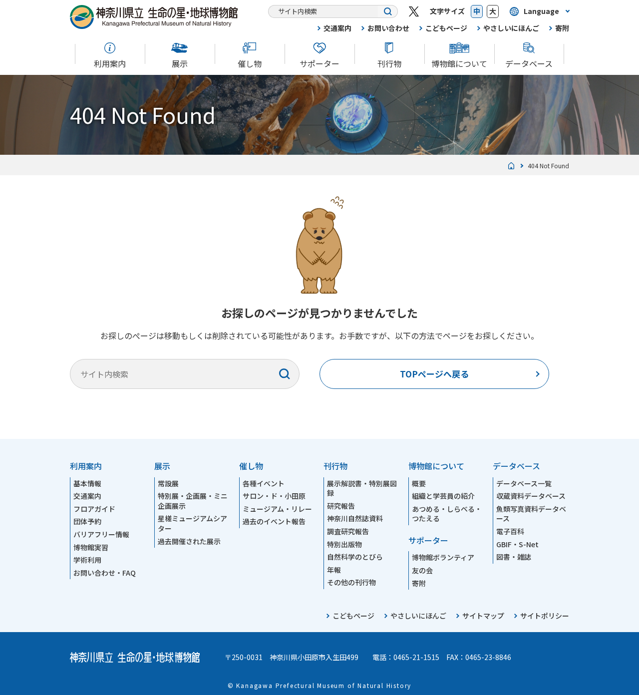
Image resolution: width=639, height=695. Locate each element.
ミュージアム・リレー (277, 509)
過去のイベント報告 (274, 521)
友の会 (422, 570)
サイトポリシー (544, 616)
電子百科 (510, 531)
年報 (334, 570)
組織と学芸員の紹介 (443, 496)
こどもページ (446, 28)
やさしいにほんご (511, 28)
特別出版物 (344, 544)
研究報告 (341, 506)
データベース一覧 (524, 483)
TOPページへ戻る (434, 373)
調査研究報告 (348, 531)
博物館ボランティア (443, 557)
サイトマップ (483, 616)
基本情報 (87, 483)
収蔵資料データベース (531, 496)
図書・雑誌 (513, 557)
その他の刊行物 (351, 582)
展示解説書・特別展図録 (362, 488)
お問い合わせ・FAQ (104, 573)
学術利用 (87, 560)
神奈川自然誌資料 (355, 518)
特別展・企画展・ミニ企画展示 (193, 501)
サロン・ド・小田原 (274, 496)
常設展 (168, 483)
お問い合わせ (388, 28)
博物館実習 (90, 547)
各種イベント (264, 483)
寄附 (562, 28)
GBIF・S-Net (517, 544)
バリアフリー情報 (101, 534)
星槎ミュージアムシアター (192, 523)
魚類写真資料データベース (531, 514)
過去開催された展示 (189, 541)
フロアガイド (94, 509)
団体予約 (87, 521)
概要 (419, 483)
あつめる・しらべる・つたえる (447, 514)
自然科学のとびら (355, 557)
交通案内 (337, 28)
